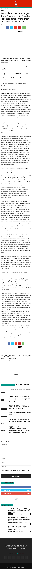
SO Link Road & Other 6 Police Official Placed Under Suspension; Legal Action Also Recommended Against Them (8, 358)
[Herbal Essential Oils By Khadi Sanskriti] (4, 390)
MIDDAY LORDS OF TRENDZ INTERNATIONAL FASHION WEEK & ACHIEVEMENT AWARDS (19, 406)
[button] (30, 5)
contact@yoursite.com (18, 553)
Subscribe (28, 493)
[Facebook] (9, 557)
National (10, 531)
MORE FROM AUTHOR (22, 385)
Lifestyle (2, 10)
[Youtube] (16, 378)
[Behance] (5, 557)
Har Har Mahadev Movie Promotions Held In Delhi (16, 565)
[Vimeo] (22, 557)
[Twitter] (18, 557)
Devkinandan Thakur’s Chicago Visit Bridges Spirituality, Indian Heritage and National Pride (19, 519)
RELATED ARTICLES (8, 385)
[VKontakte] (26, 557)
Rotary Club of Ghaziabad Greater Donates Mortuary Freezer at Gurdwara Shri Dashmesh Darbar (19, 527)
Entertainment (4, 408)
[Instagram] (14, 557)
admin (3, 24)
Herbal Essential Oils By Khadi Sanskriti (20, 389)
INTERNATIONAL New (12, 522)
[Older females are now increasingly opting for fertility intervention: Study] (4, 421)
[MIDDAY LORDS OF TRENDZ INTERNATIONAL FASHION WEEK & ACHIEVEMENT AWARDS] (4, 407)
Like (29, 487)
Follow (28, 490)
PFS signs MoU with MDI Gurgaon (25, 356)
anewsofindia (16, 514)
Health (2, 400)
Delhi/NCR (10, 514)
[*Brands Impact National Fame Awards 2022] (4, 414)
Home (2, 8)
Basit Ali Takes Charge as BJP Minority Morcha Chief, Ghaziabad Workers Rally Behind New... (19, 510)
